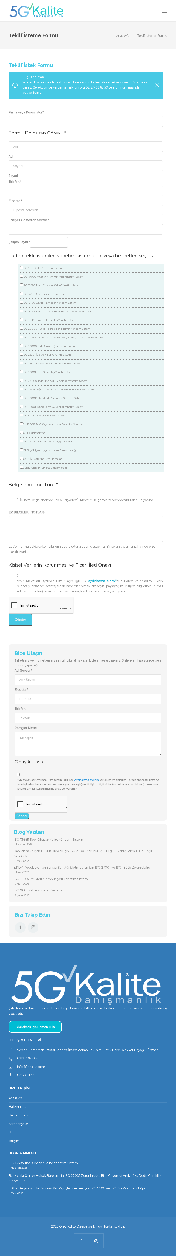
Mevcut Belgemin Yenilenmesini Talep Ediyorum (116, 500)
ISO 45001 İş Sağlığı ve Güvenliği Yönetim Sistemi (53, 406)
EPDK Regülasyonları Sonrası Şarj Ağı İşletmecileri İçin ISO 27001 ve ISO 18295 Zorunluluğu (82, 867)
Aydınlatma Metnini (87, 779)
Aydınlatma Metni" (102, 581)
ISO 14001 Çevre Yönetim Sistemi (43, 294)
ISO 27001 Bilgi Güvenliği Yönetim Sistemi (49, 372)
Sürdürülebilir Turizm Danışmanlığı (45, 467)
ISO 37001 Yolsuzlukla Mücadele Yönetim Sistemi (53, 398)
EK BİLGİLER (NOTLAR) (27, 512)
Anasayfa (123, 36)
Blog (12, 1132)
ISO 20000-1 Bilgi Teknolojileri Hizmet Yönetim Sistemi (57, 328)
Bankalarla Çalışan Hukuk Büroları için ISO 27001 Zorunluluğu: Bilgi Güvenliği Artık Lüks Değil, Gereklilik (83, 853)
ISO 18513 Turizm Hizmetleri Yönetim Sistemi (50, 320)
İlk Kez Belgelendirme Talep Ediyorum (48, 500)
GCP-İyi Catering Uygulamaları (42, 458)
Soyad (13, 176)
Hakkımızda (17, 1107)
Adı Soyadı (23, 670)
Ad (11, 157)
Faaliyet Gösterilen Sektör (29, 220)
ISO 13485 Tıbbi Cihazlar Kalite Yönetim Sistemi (52, 285)
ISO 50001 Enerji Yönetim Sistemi (43, 415)
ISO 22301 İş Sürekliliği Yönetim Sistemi (47, 354)
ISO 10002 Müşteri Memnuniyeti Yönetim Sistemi (53, 276)
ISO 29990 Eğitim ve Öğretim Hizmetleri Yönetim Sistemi (58, 389)
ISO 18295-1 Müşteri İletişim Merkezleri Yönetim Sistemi (57, 311)
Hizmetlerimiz (19, 1115)
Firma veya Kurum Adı (26, 112)
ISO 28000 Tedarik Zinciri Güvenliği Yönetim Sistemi (55, 380)
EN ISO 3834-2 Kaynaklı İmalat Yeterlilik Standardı (54, 424)
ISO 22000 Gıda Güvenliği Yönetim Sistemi (50, 346)
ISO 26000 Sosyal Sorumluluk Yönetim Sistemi (52, 363)
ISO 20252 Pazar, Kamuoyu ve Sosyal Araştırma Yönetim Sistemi (63, 337)
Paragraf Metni (26, 728)
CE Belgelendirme (34, 432)
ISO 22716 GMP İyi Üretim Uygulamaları (48, 441)
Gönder (20, 620)
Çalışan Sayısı (19, 242)
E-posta (15, 201)
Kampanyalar (18, 1124)
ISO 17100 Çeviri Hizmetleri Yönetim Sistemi (50, 302)
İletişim (14, 1141)
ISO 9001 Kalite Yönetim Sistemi (42, 268)
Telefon (15, 182)
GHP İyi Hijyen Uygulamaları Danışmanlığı (49, 450)
